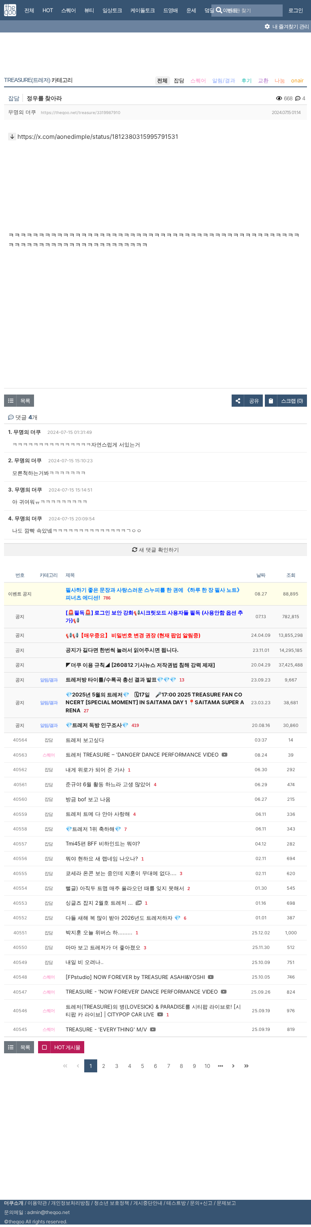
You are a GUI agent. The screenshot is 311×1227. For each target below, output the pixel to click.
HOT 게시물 (67, 1047)
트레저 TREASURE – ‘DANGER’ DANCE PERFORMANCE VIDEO (142, 754)
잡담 (179, 80)
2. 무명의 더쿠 (25, 460)
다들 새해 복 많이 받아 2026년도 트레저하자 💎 (123, 917)
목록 (25, 400)
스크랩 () (292, 400)
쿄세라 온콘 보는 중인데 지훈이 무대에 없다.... (121, 873)
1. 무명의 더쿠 (24, 432)
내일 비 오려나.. (85, 962)
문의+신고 (201, 1203)
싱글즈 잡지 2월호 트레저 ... (99, 902)
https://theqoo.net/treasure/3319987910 (80, 112)
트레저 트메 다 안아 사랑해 (98, 814)
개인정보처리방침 (70, 1203)
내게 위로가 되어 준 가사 (95, 769)
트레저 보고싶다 (85, 740)
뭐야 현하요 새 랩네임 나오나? (102, 858)
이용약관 (37, 1203)
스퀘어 (198, 80)
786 (107, 597)
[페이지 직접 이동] (220, 1065)
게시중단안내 (147, 1203)
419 (135, 725)
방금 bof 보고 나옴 (88, 799)
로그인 (295, 10)
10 (207, 1066)
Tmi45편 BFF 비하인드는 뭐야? (103, 843)
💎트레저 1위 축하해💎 (93, 829)
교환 (263, 80)
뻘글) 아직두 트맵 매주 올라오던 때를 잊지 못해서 (125, 888)
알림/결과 (223, 80)
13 (181, 679)
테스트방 (176, 1203)
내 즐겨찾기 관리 (290, 26)
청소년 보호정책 (111, 1203)
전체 (162, 80)
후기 (246, 80)
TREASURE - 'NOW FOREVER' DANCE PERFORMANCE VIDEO (142, 991)
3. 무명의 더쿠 (25, 489)
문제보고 (226, 1203)
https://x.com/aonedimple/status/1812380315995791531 (97, 136)
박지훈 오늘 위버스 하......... (99, 932)
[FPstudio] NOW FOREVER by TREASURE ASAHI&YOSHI (135, 977)
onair (297, 80)
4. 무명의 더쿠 (25, 518)
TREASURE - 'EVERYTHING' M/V (106, 1029)
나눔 (280, 80)
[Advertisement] (155, 56)
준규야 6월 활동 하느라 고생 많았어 (108, 784)
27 (86, 710)
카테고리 (38, 80)
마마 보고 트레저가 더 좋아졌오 (103, 947)
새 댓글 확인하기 (158, 549)
